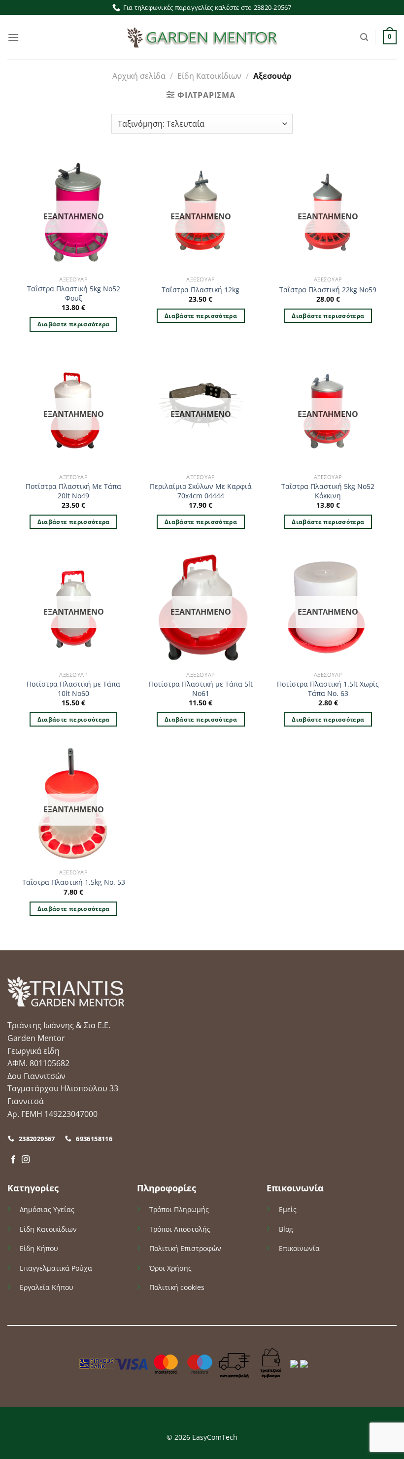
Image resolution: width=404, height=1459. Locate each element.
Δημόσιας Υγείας (47, 1209)
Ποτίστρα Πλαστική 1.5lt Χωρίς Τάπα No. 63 (328, 689)
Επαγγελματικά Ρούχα (56, 1268)
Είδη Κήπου (39, 1248)
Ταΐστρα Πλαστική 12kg (200, 289)
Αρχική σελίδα (139, 75)
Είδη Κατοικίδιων (209, 75)
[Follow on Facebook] (13, 1159)
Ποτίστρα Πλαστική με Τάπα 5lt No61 (201, 689)
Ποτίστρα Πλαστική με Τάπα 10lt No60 (73, 689)
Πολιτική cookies (176, 1287)
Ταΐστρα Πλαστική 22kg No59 (327, 289)
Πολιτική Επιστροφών (185, 1248)
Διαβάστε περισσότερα (73, 324)
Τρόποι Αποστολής (179, 1229)
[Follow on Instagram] (26, 1159)
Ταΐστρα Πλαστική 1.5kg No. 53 (73, 882)
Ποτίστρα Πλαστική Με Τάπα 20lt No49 (73, 491)
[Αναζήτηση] (364, 37)
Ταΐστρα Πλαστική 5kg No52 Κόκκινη (327, 491)
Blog (286, 1229)
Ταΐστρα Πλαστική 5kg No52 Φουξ (73, 293)
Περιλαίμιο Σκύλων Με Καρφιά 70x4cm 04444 (201, 491)
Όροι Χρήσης (170, 1268)
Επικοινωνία (299, 1248)
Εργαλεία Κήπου (46, 1287)
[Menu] (13, 37)
